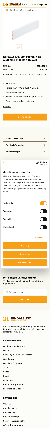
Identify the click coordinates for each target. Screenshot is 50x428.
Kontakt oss (9, 412)
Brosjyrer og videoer (13, 389)
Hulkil (6, 350)
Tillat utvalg (25, 254)
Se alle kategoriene (13, 384)
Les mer (7, 106)
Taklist (6, 367)
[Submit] (6, 10)
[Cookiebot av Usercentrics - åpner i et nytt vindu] (36, 163)
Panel (6, 376)
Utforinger (8, 380)
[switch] (43, 211)
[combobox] (25, 10)
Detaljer (38, 237)
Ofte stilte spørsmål (13, 425)
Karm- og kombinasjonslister (17, 355)
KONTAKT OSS (25, 117)
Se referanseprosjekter (14, 421)
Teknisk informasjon (15, 145)
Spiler (6, 372)
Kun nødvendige (25, 263)
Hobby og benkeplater (14, 346)
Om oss (7, 404)
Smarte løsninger (11, 416)
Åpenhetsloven (10, 408)
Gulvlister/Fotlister (12, 363)
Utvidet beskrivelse (14, 138)
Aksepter (25, 246)
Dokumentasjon (13, 152)
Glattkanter (9, 359)
